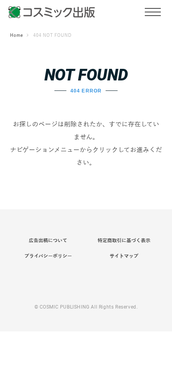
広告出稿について (48, 240)
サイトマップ (124, 256)
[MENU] (153, 12)
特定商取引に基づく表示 (124, 240)
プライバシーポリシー (48, 256)
